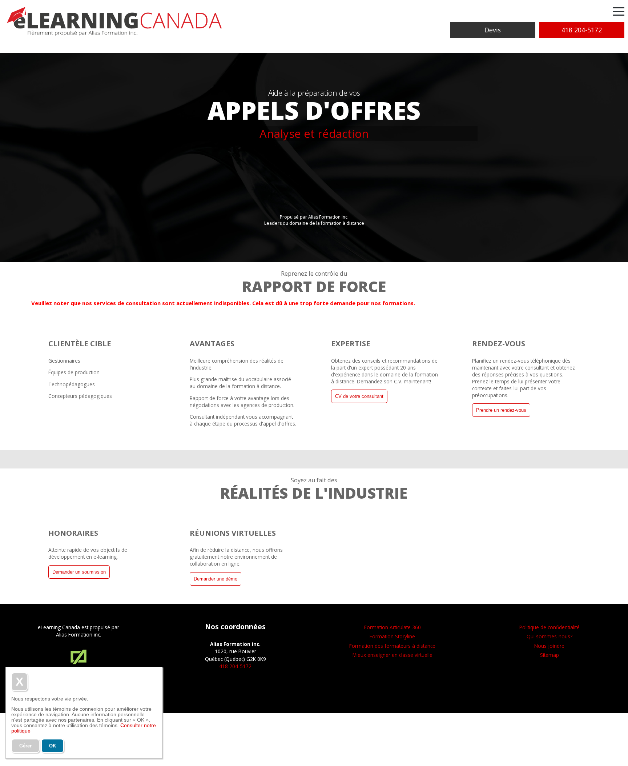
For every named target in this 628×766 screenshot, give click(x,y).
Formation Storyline (392, 636)
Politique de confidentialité (549, 627)
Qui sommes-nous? (549, 636)
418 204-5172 (581, 29)
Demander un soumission (79, 572)
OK (52, 746)
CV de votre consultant (359, 396)
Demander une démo (215, 579)
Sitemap (549, 654)
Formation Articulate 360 (392, 627)
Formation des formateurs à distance (392, 645)
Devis (492, 29)
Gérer (25, 746)
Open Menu (618, 12)
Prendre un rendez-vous (501, 410)
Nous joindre (549, 645)
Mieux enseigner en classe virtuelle (392, 654)
